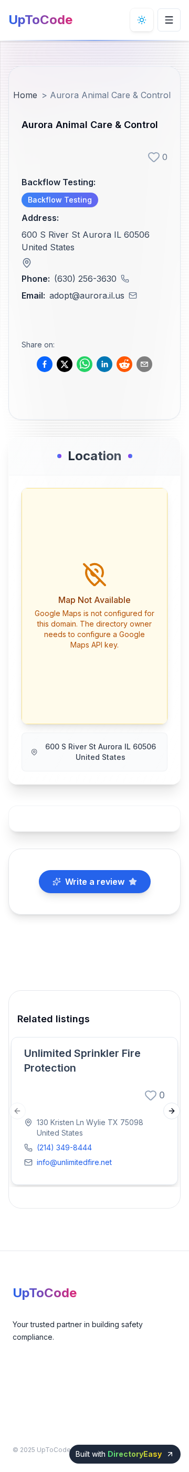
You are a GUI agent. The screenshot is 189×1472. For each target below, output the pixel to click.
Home (25, 95)
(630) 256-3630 (85, 278)
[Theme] (141, 19)
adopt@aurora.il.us (86, 295)
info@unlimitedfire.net (74, 1162)
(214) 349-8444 (64, 1147)
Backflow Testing (60, 199)
